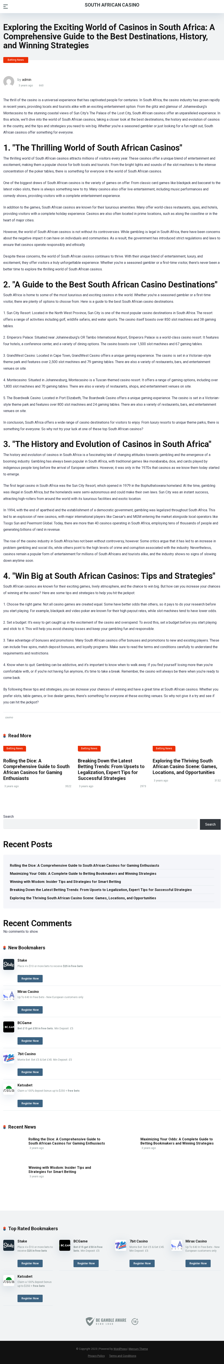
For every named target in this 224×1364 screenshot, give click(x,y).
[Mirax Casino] (8, 1000)
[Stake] (8, 969)
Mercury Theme (138, 1348)
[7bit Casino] (8, 1062)
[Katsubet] (8, 1093)
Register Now (30, 978)
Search (8, 816)
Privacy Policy (96, 1355)
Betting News (16, 59)
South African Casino (112, 4)
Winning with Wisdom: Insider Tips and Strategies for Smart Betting (65, 882)
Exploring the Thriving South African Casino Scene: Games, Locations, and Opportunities (185, 766)
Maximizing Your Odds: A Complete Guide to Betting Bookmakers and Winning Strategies (83, 874)
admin (26, 80)
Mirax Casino (28, 992)
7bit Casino (27, 1054)
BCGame (25, 1023)
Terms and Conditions (122, 1355)
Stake (22, 960)
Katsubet (25, 1085)
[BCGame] (8, 1031)
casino (9, 717)
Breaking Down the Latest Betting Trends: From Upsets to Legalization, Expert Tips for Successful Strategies (111, 769)
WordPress (120, 1348)
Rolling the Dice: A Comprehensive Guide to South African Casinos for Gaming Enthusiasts (36, 769)
